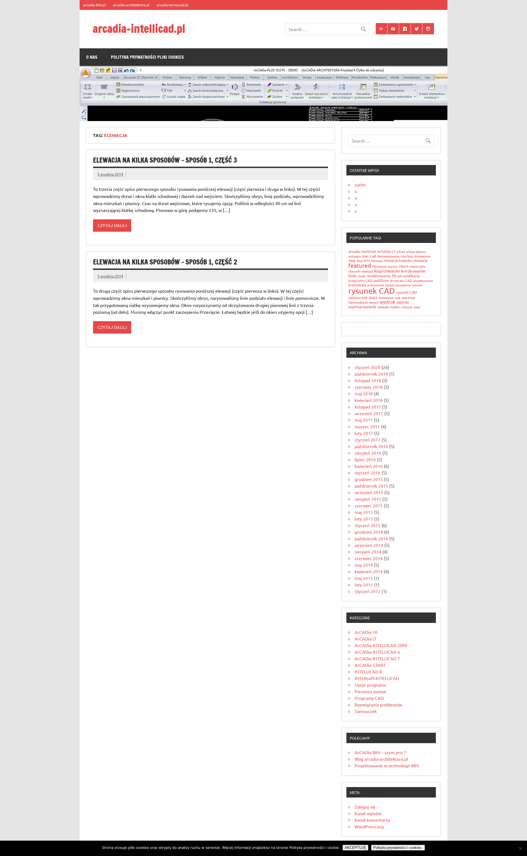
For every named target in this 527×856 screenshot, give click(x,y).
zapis (417, 307)
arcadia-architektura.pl (131, 4)
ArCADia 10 (366, 632)
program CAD (401, 280)
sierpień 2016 (368, 452)
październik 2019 (371, 373)
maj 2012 (364, 578)
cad (373, 255)
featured (359, 265)
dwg (351, 260)
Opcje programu (370, 684)
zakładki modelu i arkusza (395, 307)
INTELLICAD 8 (368, 671)
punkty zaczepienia (398, 285)
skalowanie (386, 297)
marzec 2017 (367, 426)
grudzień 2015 (369, 479)
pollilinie (381, 280)
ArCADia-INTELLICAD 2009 (381, 645)
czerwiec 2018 (369, 387)
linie (352, 275)
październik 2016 (371, 446)
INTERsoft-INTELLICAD (377, 678)
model (362, 276)
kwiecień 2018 (369, 400)
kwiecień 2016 (369, 466)
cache (360, 184)
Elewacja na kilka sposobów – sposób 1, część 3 (165, 160)
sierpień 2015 (368, 499)
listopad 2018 (368, 380)
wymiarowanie (362, 306)
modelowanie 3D (381, 275)
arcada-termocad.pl (173, 4)
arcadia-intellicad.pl (139, 28)
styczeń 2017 (367, 439)
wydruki (402, 302)
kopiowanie (387, 270)
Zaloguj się (365, 806)
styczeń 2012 (367, 591)
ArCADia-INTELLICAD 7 (377, 658)
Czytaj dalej (112, 225)
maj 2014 (364, 564)
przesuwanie (375, 285)
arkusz (400, 251)
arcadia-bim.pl (94, 4)
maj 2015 (364, 512)
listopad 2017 (368, 406)
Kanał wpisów (368, 813)
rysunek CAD (371, 290)
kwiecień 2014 (369, 571)
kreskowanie (413, 270)
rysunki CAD (406, 292)
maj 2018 (364, 393)
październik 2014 (371, 538)
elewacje (421, 260)
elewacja (377, 260)
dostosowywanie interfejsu (395, 256)
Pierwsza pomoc (370, 691)
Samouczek (366, 711)
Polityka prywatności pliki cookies (147, 57)
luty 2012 (364, 584)
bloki (365, 256)
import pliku (418, 266)
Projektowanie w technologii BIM (387, 765)
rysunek (417, 285)
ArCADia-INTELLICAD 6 (377, 651)
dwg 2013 (363, 260)
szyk (397, 297)
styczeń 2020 (367, 367)
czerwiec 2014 (369, 558)
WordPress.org (369, 826)
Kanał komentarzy (372, 820)
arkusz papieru (416, 251)
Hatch (403, 266)
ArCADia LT (386, 251)
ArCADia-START (370, 665)
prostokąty (357, 284)
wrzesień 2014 (369, 545)
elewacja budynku (398, 260)
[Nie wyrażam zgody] (520, 848)
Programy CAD (369, 698)
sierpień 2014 (368, 551)
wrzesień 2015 (369, 492)
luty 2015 (364, 518)
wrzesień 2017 (369, 413)
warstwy (408, 297)
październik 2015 (371, 485)
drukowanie (422, 256)
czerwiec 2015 (369, 505)
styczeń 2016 (367, 472)
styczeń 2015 (367, 525)
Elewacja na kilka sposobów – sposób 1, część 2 (165, 262)
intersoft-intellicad (360, 271)
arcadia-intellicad (362, 251)
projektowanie (423, 280)
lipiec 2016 (365, 459)
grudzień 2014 (369, 532)
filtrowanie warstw (385, 266)
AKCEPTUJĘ (355, 848)
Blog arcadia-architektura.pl (381, 759)
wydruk (387, 301)
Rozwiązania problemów (378, 704)
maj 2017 (364, 420)
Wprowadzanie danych (363, 302)
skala (373, 297)
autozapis (354, 256)
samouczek (358, 297)
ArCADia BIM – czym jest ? (380, 752)
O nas (91, 57)
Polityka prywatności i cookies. (398, 848)
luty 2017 (364, 433)
